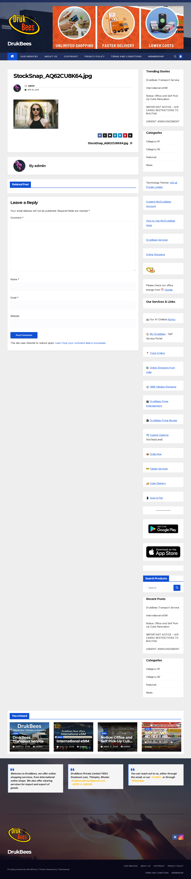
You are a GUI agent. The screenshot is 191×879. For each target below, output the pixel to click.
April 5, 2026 (111, 747)
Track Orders (157, 353)
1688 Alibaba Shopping (163, 386)
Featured (151, 157)
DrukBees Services (157, 239)
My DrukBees (157, 334)
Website (14, 316)
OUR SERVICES (29, 56)
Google (169, 289)
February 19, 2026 (158, 742)
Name (14, 279)
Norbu (171, 319)
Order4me (155, 454)
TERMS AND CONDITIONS (126, 56)
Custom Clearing (159, 435)
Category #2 (153, 149)
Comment (16, 217)
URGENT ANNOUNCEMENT (163, 121)
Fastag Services (159, 468)
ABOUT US (50, 56)
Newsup (50, 869)
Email (14, 297)
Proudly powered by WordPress (22, 869)
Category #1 (153, 141)
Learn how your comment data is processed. (80, 342)
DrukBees (19, 44)
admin (31, 85)
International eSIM (157, 87)
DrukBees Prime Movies (163, 420)
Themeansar (63, 869)
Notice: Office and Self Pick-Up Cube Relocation (116, 741)
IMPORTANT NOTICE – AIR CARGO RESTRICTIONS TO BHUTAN (162, 110)
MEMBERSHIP (156, 56)
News (149, 165)
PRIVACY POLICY (94, 56)
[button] (175, 56)
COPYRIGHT (71, 56)
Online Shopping (155, 254)
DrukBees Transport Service (162, 80)
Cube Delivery (158, 483)
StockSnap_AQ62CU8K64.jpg (108, 143)
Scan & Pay (156, 497)
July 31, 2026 (23, 747)
